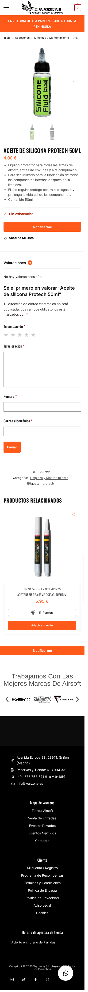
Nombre (10, 396)
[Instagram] (12, 979)
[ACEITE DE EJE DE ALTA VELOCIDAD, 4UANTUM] (42, 546)
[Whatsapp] (47, 979)
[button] (7, 699)
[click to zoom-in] (42, 82)
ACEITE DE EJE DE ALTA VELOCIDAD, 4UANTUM (42, 594)
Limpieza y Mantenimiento (51, 37)
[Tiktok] (24, 979)
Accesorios (22, 37)
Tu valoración (14, 345)
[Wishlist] (73, 514)
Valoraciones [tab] (17, 263)
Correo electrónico (18, 420)
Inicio (7, 37)
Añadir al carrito (42, 625)
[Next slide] (74, 82)
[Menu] (11, 7)
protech (48, 483)
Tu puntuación (14, 326)
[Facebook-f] (35, 979)
